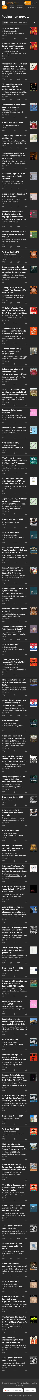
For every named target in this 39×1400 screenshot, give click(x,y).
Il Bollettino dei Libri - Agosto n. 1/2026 (14, 610)
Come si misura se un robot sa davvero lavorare (14, 106)
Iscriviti (27, 3)
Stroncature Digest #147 (12, 519)
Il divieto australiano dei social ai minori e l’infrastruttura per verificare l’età (14, 371)
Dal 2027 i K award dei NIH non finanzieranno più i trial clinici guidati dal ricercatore (14, 392)
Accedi (34, 3)
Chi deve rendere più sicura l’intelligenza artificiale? (14, 628)
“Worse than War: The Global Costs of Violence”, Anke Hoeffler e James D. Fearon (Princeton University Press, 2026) (14, 66)
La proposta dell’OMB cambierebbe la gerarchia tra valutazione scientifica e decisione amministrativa (14, 936)
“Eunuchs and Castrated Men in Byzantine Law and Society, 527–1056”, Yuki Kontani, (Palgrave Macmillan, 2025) (14, 983)
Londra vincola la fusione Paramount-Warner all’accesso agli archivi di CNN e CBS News (13, 909)
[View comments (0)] (11, 79)
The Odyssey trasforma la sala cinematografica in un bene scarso (13, 155)
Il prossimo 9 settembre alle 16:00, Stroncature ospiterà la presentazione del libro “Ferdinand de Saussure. (14, 220)
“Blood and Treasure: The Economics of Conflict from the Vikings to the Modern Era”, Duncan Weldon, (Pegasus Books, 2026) (13, 738)
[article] (19, 33)
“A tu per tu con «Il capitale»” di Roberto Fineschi (14, 195)
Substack (9, 1396)
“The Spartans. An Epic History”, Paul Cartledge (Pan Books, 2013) (14, 290)
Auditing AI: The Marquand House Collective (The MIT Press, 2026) (13, 889)
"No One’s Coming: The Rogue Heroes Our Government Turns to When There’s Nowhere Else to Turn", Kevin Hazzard (14, 1057)
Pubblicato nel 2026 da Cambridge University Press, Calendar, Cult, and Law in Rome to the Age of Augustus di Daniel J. (14, 1305)
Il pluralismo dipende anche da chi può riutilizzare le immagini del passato (14, 916)
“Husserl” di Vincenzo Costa (14, 428)
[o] (33, 1266)
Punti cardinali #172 (10, 721)
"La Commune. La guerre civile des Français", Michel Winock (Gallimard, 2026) (13, 480)
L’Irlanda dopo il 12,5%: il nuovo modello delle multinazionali (12, 351)
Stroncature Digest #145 (12, 968)
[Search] (35, 22)
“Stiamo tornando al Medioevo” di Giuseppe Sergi (14, 1265)
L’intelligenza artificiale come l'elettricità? (12, 1227)
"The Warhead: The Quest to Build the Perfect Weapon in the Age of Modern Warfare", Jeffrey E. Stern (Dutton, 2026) (14, 1319)
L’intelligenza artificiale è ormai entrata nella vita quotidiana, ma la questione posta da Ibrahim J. (14, 875)
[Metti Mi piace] (3, 117)
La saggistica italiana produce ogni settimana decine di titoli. (14, 615)
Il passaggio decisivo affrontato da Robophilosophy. (14, 597)
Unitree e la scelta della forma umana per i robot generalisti (12, 812)
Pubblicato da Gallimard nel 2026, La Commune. (14, 487)
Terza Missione (31, 7)
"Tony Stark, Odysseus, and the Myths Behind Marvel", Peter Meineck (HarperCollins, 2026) (14, 1187)
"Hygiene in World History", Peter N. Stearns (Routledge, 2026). (14, 682)
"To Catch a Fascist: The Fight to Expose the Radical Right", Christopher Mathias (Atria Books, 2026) (14, 310)
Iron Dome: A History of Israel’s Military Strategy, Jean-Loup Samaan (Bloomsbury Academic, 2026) (12, 848)
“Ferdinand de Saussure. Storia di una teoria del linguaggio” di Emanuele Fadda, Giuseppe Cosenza (13, 214)
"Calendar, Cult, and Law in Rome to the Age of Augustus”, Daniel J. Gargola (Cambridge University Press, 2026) (14, 1299)
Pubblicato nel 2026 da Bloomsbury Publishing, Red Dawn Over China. (14, 52)
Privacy (19, 1383)
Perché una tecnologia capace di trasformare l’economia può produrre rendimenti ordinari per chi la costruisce (13, 1364)
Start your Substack (14, 1390)
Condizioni (26, 1383)
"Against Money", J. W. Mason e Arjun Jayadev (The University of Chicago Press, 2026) (14, 501)
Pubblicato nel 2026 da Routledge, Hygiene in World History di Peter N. (14, 689)
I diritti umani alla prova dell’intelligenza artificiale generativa (13, 950)
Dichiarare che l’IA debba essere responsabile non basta (13, 1246)
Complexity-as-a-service (10, 125)
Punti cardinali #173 (10, 644)
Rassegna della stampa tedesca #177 (12, 411)
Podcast (11, 7)
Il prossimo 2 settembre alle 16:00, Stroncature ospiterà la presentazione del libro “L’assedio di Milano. (14, 240)
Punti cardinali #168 (10, 1281)
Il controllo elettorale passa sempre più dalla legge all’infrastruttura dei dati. (14, 1028)
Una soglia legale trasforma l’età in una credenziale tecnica (14, 378)
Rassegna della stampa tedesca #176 (12, 1002)
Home (4, 7)
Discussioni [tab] (23, 22)
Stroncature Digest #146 (12, 797)
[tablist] (15, 22)
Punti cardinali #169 (10, 1129)
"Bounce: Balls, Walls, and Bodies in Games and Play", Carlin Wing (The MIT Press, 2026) (14, 1077)
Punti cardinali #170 (10, 1039)
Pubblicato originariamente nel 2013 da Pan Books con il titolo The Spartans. (14, 296)
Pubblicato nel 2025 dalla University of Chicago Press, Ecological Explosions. (12, 785)
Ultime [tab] (5, 22)
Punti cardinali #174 (10, 532)
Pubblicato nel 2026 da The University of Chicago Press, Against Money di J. (12, 508)
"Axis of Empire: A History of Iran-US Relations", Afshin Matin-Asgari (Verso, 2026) (14, 1098)
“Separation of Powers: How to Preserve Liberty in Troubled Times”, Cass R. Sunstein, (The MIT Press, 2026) (14, 703)
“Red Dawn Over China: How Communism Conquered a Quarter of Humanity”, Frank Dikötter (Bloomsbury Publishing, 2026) (14, 46)
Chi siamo (20, 7)
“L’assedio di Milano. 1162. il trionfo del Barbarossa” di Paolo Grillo (14, 234)
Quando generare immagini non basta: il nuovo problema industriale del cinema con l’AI (14, 269)
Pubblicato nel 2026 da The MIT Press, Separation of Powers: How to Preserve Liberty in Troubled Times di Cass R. (14, 709)
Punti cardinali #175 (10, 443)
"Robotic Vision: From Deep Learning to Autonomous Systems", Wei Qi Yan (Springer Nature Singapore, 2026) (14, 1208)
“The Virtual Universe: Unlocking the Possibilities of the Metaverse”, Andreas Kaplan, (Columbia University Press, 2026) (14, 460)
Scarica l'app (29, 1390)
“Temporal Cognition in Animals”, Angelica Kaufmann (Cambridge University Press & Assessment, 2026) (12, 87)
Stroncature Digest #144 (12, 1116)
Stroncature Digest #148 (12, 122)
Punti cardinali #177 (10, 28)
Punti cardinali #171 (10, 830)
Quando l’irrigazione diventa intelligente (14, 137)
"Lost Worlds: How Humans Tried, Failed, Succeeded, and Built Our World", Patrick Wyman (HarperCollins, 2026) (14, 550)
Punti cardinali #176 (10, 252)
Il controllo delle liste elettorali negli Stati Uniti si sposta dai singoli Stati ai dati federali (13, 1021)
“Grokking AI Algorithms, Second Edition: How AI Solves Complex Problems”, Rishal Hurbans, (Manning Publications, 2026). (13, 759)
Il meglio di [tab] (13, 22)
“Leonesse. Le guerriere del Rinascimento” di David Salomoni (13, 176)
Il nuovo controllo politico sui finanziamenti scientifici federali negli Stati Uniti (14, 929)
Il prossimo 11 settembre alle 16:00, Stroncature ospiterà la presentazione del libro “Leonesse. (14, 182)
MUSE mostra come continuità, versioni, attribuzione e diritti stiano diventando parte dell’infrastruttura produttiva (14, 276)
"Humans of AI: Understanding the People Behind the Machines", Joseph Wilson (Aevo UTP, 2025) (13, 1340)
